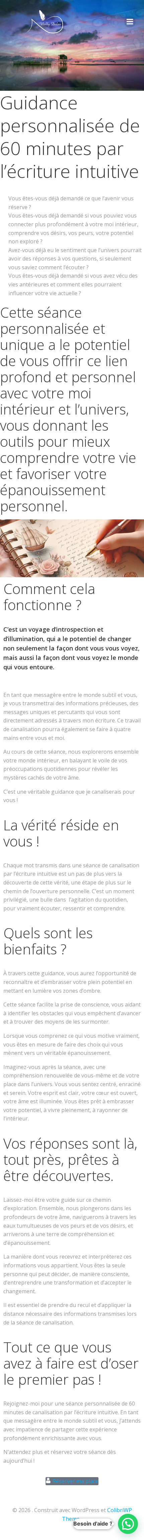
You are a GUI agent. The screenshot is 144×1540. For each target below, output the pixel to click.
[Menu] (130, 22)
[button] (128, 1524)
